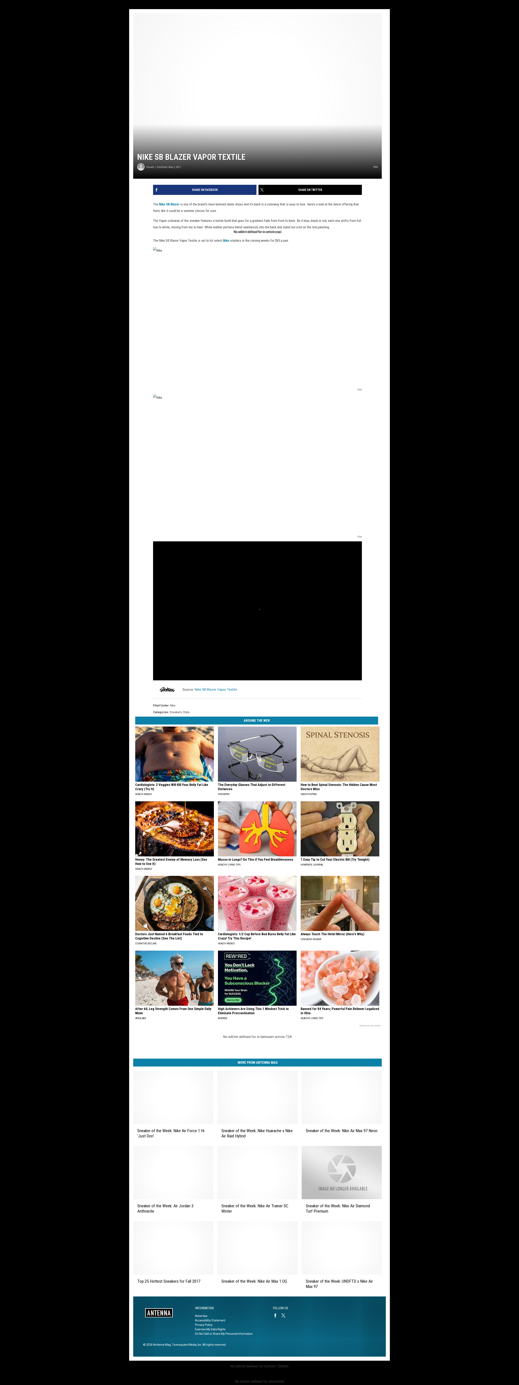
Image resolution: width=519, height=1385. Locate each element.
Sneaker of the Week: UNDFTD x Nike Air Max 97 (339, 1284)
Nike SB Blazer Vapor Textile (216, 689)
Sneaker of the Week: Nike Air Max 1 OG (254, 1281)
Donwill (150, 167)
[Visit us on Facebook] (277, 1315)
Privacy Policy (203, 1324)
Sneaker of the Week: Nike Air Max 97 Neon (341, 1130)
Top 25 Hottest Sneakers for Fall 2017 (168, 1281)
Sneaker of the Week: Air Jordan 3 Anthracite (165, 1208)
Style (186, 712)
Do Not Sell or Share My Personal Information (224, 1333)
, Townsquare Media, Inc (186, 1344)
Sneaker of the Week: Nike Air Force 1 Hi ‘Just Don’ (170, 1133)
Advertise (201, 1316)
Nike (226, 240)
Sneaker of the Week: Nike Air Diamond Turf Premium (338, 1208)
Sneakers (176, 712)
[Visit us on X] (285, 1315)
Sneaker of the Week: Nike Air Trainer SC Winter (254, 1208)
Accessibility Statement (210, 1320)
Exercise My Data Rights (210, 1329)
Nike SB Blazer (169, 204)
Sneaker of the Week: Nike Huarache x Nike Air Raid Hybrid (257, 1133)
